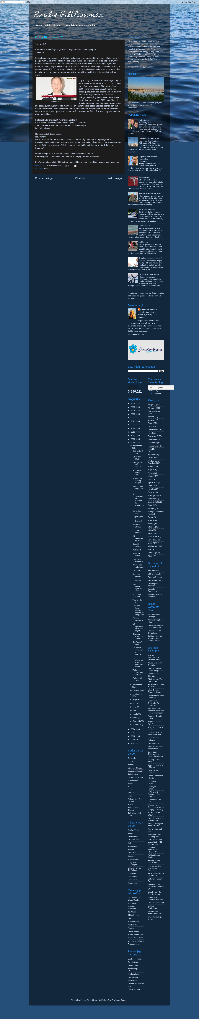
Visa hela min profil (136, 334)
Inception (132, 873)
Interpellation (153, 446)
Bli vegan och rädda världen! (138, 636)
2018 (133, 432)
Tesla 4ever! (144, 177)
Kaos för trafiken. (137, 545)
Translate (157, 393)
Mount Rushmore (135, 935)
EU (149, 426)
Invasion (131, 789)
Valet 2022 (152, 540)
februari (136, 721)
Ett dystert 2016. (137, 458)
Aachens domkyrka (132, 907)
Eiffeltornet (132, 981)
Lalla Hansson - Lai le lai (154, 771)
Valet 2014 (152, 533)
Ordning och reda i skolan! (150, 258)
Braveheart (132, 883)
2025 (133, 407)
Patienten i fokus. (137, 679)
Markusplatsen (134, 974)
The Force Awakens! (138, 560)
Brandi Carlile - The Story (154, 675)
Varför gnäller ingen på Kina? (137, 587)
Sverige (151, 508)
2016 (133, 439)
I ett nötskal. (144, 120)
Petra (130, 918)
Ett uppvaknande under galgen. (138, 627)
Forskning (152, 436)
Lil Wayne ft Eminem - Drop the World (154, 794)
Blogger (124, 1000)
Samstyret (152, 495)
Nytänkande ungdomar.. (138, 488)
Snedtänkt (152, 502)
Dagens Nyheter (155, 577)
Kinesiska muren (135, 989)
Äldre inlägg (115, 178)
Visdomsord (153, 546)
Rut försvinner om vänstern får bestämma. (138, 500)
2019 (133, 428)
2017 (133, 435)
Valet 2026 (152, 543)
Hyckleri (151, 439)
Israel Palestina (154, 449)
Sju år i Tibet (133, 830)
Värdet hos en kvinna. (138, 566)
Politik (45, 169)
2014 (133, 729)
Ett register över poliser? (137, 465)
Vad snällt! (137, 550)
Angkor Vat (132, 925)
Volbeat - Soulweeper (153, 907)
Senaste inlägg (44, 178)
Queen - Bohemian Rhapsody (152, 849)
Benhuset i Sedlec (135, 959)
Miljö (150, 470)
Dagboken (132, 880)
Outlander (132, 758)
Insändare (152, 443)
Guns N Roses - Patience (155, 739)
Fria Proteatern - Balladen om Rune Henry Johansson (156, 711)
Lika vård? (137, 571)
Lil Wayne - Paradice (152, 788)
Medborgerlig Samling (153, 462)
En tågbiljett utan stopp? (149, 274)
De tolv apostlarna (135, 941)
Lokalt (150, 458)
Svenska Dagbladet (152, 590)
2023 (133, 414)
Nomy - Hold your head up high (155, 825)
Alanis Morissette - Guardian (156, 664)
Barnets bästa (154, 411)
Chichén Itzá (133, 915)
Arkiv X (131, 793)
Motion (151, 473)
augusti (136, 700)
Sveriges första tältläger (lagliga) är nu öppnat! (138, 610)
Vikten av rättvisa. (137, 526)
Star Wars (132, 853)
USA (150, 530)
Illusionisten (133, 837)
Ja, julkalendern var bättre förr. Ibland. (138, 662)
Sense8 (131, 765)
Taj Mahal (132, 912)
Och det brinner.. (137, 531)
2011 (133, 740)
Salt (129, 843)
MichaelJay (106, 1000)
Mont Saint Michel (135, 938)
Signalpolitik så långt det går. (138, 480)
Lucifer (131, 761)
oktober (136, 690)
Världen (151, 553)
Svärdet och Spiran (133, 782)
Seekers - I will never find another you (156, 886)
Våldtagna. (143, 242)
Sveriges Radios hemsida (155, 595)
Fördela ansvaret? (138, 619)
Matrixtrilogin (133, 859)
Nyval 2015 (153, 483)
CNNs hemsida (154, 574)
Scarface (132, 856)
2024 (133, 411)
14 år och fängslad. (147, 210)
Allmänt (151, 408)
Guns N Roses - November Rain (155, 733)
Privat (150, 489)
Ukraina (151, 527)
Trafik (150, 520)
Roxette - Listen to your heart (156, 874)
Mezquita (132, 903)
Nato (150, 479)
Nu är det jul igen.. (138, 512)
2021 (133, 421)
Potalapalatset (134, 944)
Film (150, 433)
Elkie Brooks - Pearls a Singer (154, 691)
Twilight (131, 850)
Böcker (151, 417)
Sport (150, 505)
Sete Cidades (133, 965)
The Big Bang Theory (134, 809)
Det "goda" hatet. (137, 643)
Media (150, 466)
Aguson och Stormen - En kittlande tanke (154, 657)
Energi (151, 423)
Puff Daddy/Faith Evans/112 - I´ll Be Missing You (156, 842)
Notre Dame (133, 977)
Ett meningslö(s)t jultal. (138, 538)
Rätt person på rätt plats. (138, 472)
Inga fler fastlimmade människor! (148, 158)
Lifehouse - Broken (153, 782)
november (137, 685)
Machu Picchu (134, 922)
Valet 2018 (152, 537)
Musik (150, 476)
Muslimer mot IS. (137, 554)
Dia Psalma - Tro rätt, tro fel (155, 680)
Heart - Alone (153, 743)
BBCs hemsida (154, 571)
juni (135, 707)
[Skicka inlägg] (75, 166)
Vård (150, 549)
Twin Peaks (133, 774)
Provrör (151, 492)
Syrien (150, 517)
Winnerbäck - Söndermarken (154, 912)
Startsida (80, 178)
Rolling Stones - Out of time (155, 861)
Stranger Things (135, 768)
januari (136, 725)
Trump (151, 524)
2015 (133, 443)
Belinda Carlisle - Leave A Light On (155, 669)
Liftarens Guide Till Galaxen (134, 869)
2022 (133, 418)
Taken (130, 805)
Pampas (131, 928)
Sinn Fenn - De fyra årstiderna (154, 893)
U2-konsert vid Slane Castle (134, 899)
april (135, 714)
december (137, 446)
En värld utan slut (135, 777)
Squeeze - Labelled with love (155, 898)
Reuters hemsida (155, 580)
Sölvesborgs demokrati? (149, 138)
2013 (133, 733)
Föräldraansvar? (146, 226)
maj (135, 710)
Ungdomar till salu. (137, 595)
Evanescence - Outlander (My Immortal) (154, 703)
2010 (133, 743)
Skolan (151, 499)
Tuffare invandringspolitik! (138, 672)
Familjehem (153, 430)
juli (134, 703)
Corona (151, 420)
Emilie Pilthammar (69, 15)
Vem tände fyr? (137, 601)
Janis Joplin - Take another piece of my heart (155, 754)
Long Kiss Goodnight (132, 864)
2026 (133, 404)
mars (135, 718)
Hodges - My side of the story (155, 748)
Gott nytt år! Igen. (138, 452)
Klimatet (151, 455)
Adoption (152, 405)
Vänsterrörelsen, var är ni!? (150, 193)
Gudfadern (132, 877)
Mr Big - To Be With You (154, 814)
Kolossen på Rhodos (133, 970)
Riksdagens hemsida (153, 585)
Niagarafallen (133, 931)
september (137, 694)
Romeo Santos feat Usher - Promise (154, 868)
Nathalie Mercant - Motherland (156, 819)
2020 (133, 425)
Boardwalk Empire (135, 771)
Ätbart (150, 556)
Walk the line (133, 840)
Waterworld (133, 846)
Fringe (130, 796)
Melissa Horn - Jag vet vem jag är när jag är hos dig (156, 807)
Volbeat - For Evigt (156, 903)
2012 (133, 736)
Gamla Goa (133, 962)
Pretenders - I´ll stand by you (154, 835)
